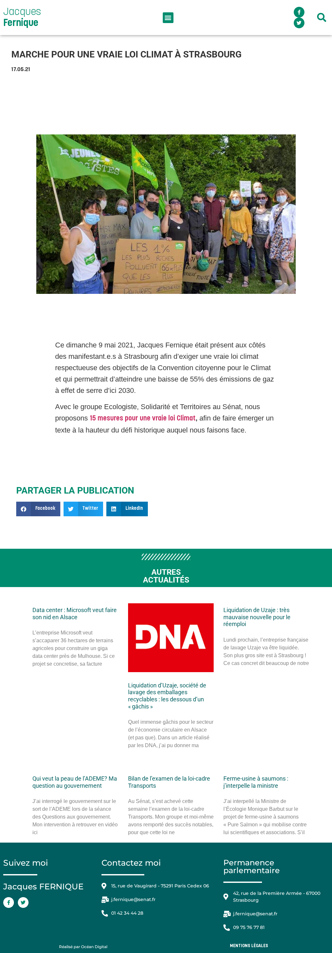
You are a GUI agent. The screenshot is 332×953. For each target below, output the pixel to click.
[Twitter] (299, 23)
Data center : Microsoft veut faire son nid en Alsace (74, 614)
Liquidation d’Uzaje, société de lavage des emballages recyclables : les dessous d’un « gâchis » (167, 696)
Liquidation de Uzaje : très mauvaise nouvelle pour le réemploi (256, 617)
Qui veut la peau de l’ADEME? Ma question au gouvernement (74, 782)
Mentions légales (249, 946)
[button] (168, 17)
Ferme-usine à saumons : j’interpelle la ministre (255, 782)
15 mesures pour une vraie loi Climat (143, 418)
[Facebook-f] (299, 12)
